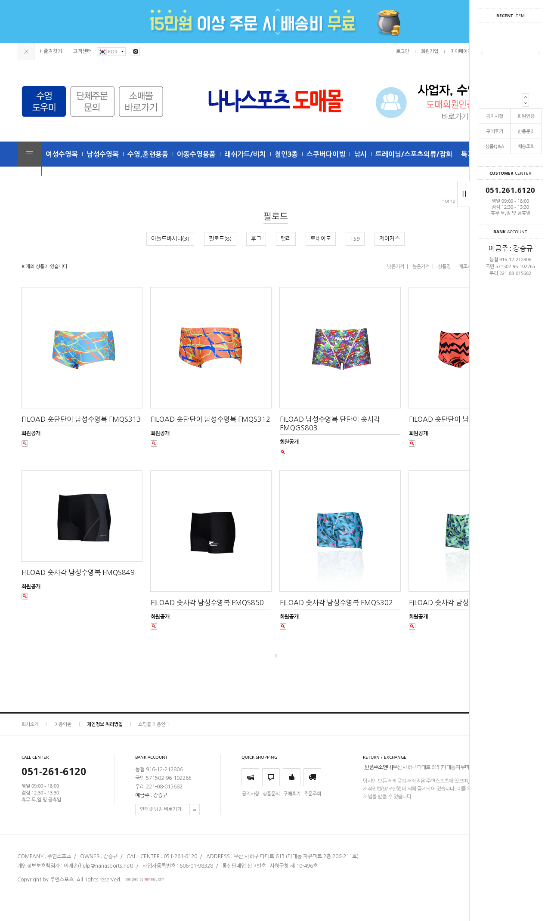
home (448, 201)
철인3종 (286, 154)
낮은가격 (395, 266)
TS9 (355, 238)
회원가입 (429, 51)
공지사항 (494, 116)
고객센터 (82, 51)
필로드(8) (220, 238)
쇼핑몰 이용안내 (154, 724)
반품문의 (526, 131)
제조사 (465, 266)
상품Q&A (494, 146)
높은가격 (421, 266)
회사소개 (30, 724)
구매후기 (494, 131)
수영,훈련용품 (147, 154)
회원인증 (526, 116)
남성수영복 (103, 154)
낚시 (360, 154)
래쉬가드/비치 (245, 154)
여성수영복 (62, 154)
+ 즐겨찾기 (50, 51)
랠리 (286, 238)
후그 (256, 238)
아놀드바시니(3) (170, 238)
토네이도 (320, 238)
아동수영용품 (196, 154)
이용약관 (62, 724)
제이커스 (389, 238)
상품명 (444, 266)
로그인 (402, 51)
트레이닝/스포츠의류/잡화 (413, 154)
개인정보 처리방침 (105, 724)
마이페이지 (461, 51)
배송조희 (526, 146)
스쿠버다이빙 (325, 154)
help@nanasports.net (106, 865)
